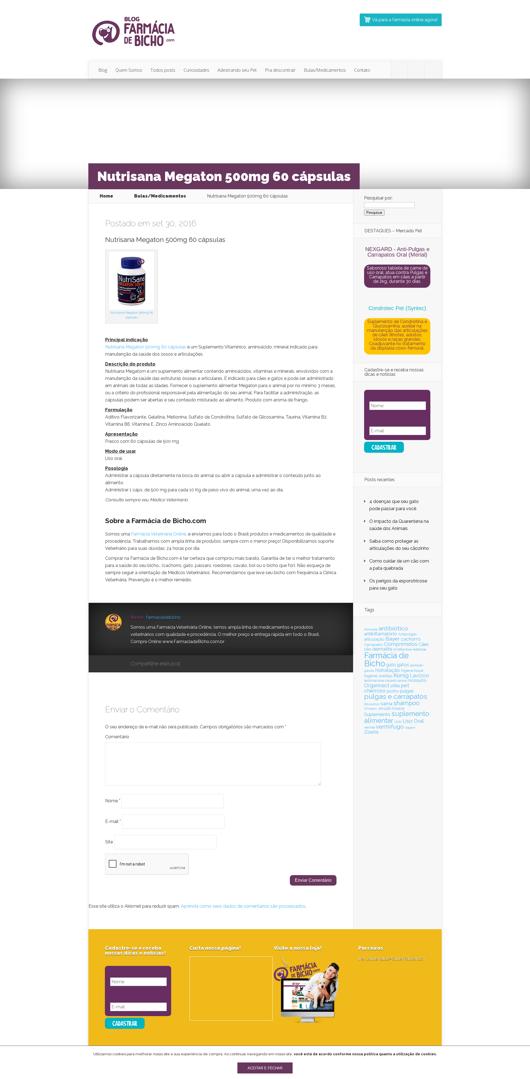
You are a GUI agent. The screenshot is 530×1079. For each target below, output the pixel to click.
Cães (423, 644)
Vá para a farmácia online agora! (405, 19)
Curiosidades (196, 70)
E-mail (113, 821)
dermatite (382, 649)
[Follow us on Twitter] (399, 70)
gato (391, 664)
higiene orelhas (378, 676)
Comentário (117, 736)
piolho (393, 691)
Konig (401, 675)
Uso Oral (413, 721)
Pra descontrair (280, 70)
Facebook (200, 664)
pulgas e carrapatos (395, 696)
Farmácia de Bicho (386, 659)
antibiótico (393, 628)
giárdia (369, 671)
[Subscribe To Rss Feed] (433, 70)
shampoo (406, 703)
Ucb (397, 722)
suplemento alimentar (396, 717)
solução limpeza (391, 708)
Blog (102, 70)
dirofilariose (402, 649)
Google (190, 664)
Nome (112, 800)
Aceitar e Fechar (265, 1068)
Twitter (211, 664)
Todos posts (162, 70)
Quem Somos (128, 70)
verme (369, 727)
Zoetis (371, 732)
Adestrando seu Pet (237, 70)
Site (109, 841)
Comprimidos (400, 644)
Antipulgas (407, 634)
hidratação (387, 670)
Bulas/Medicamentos (325, 70)
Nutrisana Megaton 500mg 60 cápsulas (145, 347)
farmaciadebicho (163, 617)
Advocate (371, 629)
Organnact (376, 685)
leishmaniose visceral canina (385, 681)
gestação (416, 665)
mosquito (417, 680)
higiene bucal (412, 670)
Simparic (370, 708)
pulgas (407, 691)
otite (395, 685)
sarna (386, 703)
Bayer (393, 639)
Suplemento (377, 714)
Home (106, 196)
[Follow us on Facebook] (416, 70)
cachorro (411, 639)
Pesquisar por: (378, 198)
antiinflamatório (380, 633)
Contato (362, 70)
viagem (410, 727)
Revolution (372, 704)
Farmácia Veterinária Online (158, 534)
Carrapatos (373, 644)
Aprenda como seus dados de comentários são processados (243, 906)
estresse (419, 649)
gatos (403, 664)
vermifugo (390, 726)
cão (367, 649)
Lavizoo (419, 675)
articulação (374, 639)
